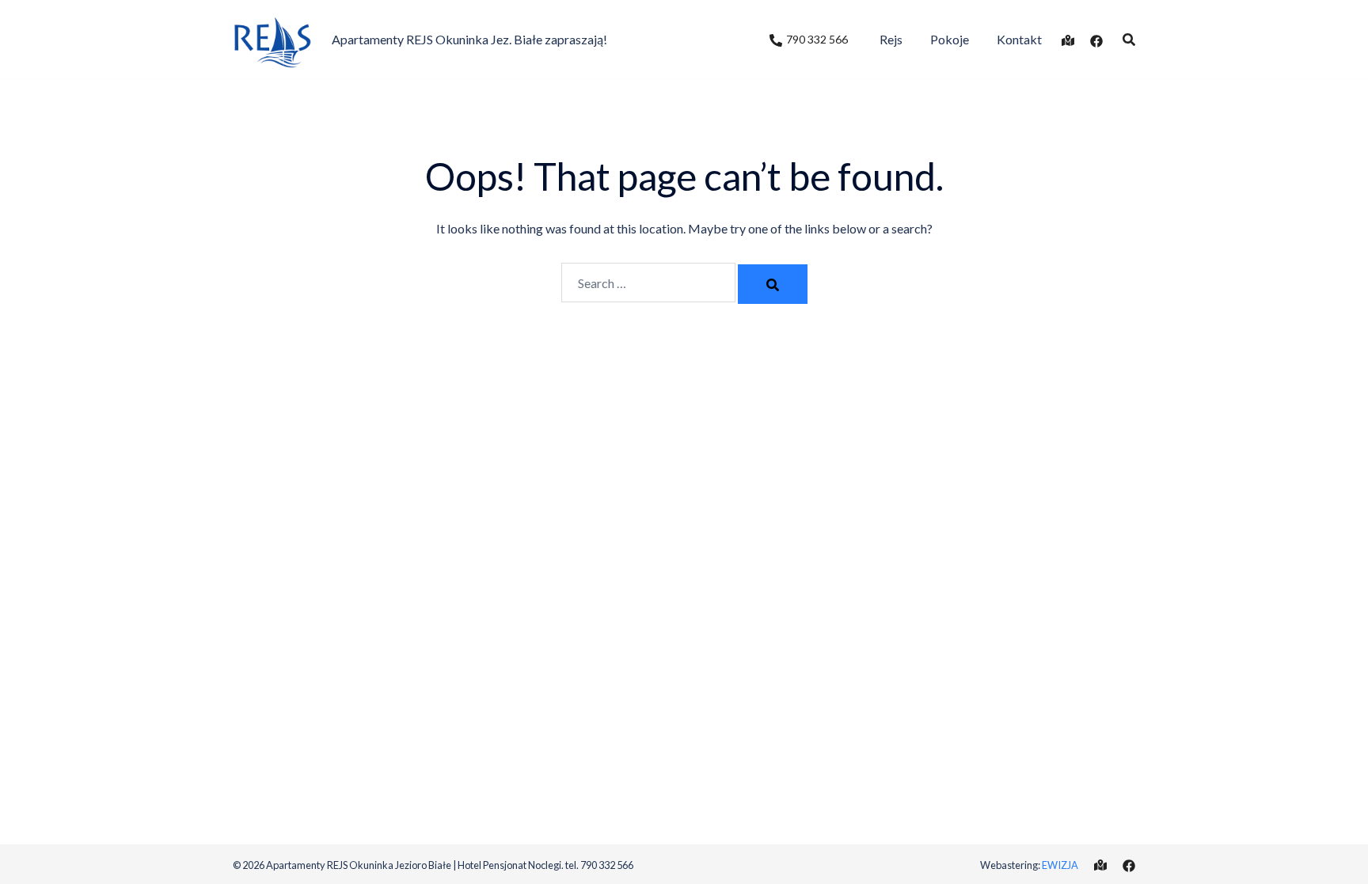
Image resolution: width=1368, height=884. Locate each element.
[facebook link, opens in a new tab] (1096, 39)
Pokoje (949, 39)
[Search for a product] (1129, 39)
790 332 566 (817, 39)
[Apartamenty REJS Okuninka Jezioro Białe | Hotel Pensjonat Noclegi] (272, 37)
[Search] (773, 284)
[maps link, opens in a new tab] (1068, 39)
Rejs (891, 39)
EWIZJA (1060, 865)
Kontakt (1019, 39)
